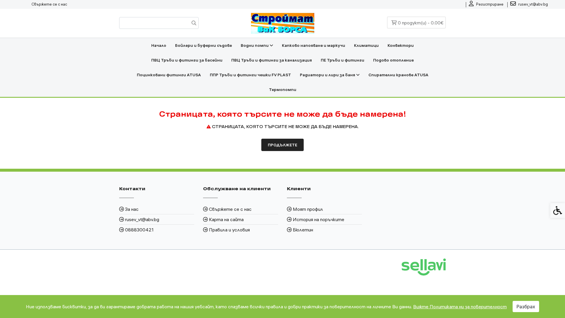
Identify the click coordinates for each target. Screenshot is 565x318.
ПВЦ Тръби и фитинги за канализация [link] (271, 60)
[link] (486, 4)
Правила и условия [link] (229, 230)
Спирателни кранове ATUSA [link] (398, 74)
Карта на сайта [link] (226, 219)
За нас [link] (132, 209)
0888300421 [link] (139, 230)
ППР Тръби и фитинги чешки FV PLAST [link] (250, 74)
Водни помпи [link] (255, 45)
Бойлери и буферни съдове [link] (203, 45)
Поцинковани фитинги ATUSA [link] (169, 74)
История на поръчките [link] (318, 219)
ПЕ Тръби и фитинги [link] (342, 60)
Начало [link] (158, 45)
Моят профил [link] (308, 209)
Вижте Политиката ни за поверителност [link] (460, 306)
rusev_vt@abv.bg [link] (142, 219)
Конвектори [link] (401, 45)
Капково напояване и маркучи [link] (313, 45)
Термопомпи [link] (282, 89)
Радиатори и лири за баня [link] (328, 74)
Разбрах (525, 306)
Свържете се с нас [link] (49, 4)
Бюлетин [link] (303, 230)
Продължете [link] (282, 145)
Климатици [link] (366, 45)
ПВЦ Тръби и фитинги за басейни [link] (186, 60)
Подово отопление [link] (393, 60)
